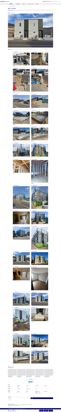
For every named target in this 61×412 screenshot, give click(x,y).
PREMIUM (45, 391)
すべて (9, 385)
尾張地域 (45, 385)
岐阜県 (9, 386)
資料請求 (56, 1)
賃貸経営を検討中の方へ (11, 4)
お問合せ (52, 1)
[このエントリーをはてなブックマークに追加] (31, 381)
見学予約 (59, 1)
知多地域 (27, 385)
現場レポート (10, 398)
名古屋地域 (36, 385)
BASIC (9, 391)
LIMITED (18, 391)
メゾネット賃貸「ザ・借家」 (18, 4)
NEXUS (27, 391)
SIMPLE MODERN (37, 391)
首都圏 (18, 386)
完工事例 (32, 398)
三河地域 (18, 385)
